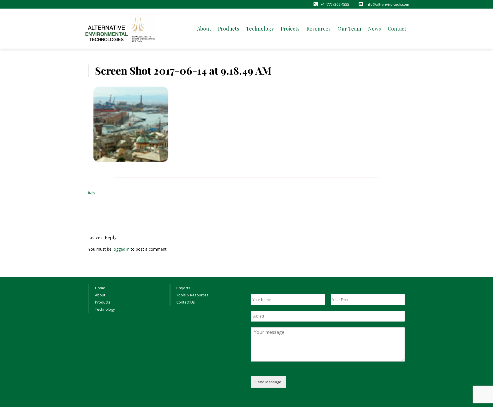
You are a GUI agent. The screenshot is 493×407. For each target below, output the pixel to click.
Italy (91, 192)
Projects (290, 28)
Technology (260, 28)
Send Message (268, 381)
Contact (397, 28)
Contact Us (185, 302)
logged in (121, 249)
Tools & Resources (192, 295)
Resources (318, 28)
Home (100, 287)
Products (228, 28)
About (204, 28)
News (374, 28)
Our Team (349, 28)
